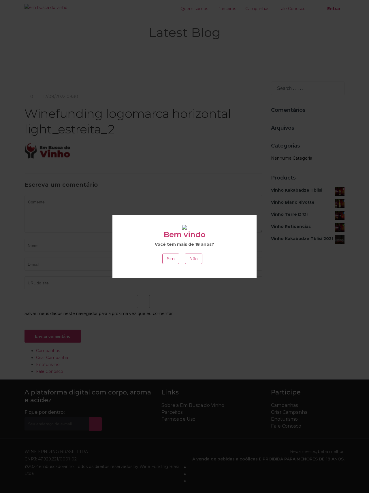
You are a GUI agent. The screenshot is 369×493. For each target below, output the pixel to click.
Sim (171, 258)
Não (193, 258)
